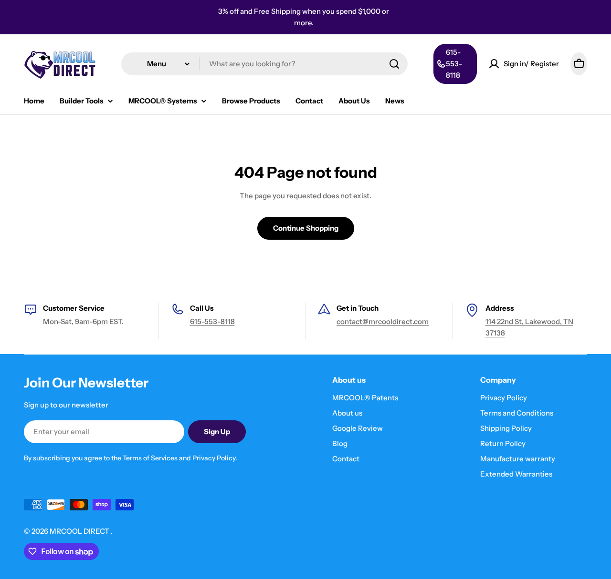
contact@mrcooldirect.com (383, 321)
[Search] (394, 64)
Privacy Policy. (214, 458)
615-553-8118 (212, 321)
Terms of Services (150, 458)
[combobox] (264, 63)
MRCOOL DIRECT (80, 531)
